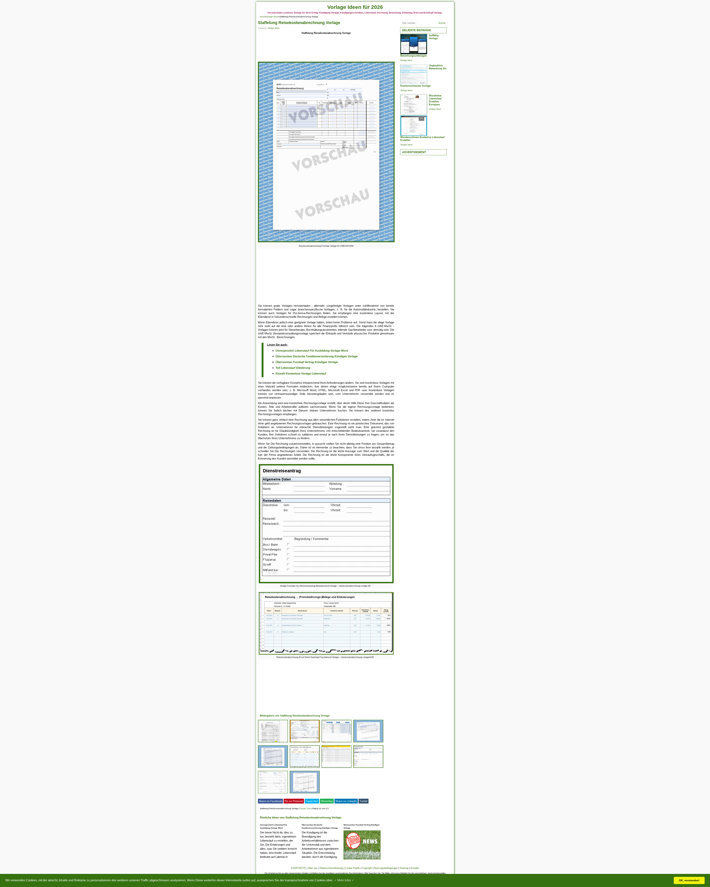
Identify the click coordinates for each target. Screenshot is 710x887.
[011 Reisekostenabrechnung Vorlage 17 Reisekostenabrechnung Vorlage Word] (273, 742)
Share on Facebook (270, 801)
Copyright (367, 868)
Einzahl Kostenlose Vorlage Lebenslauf (300, 373)
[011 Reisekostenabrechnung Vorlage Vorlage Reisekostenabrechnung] (336, 742)
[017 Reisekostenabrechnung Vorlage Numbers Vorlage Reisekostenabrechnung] (273, 793)
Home (262, 17)
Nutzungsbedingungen (386, 868)
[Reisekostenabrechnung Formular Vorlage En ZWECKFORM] (326, 242)
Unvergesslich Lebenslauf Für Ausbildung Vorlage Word (311, 350)
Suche (441, 23)
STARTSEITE (298, 868)
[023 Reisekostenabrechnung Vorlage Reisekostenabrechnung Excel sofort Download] (305, 767)
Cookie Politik (352, 868)
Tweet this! (312, 801)
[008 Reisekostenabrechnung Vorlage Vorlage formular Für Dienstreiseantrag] (368, 767)
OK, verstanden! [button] (689, 880)
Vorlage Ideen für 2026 (355, 7)
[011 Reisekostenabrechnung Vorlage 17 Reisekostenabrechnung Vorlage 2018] (305, 742)
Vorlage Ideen (272, 17)
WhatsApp (327, 801)
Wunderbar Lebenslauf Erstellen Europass (435, 100)
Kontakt (415, 868)
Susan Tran (305, 808)
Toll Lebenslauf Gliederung (292, 367)
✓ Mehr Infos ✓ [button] (344, 880)
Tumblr (363, 801)
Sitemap (404, 868)
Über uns (313, 868)
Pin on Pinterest (294, 801)
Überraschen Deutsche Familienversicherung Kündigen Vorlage (316, 356)
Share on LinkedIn (346, 801)
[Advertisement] (326, 48)
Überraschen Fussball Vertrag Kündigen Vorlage (306, 362)
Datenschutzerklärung (331, 868)
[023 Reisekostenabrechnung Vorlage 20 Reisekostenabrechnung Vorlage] (336, 767)
